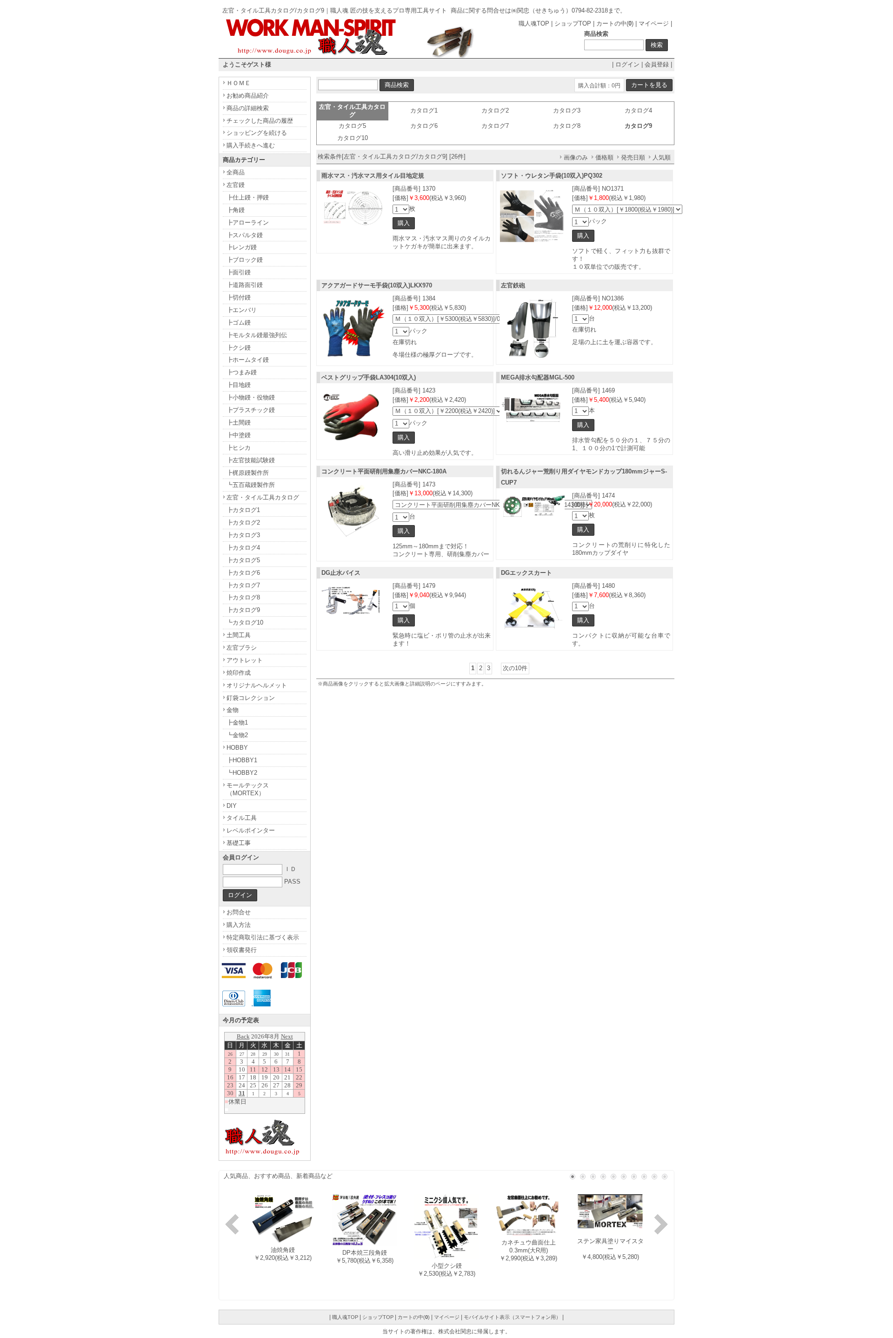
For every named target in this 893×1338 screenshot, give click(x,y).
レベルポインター (251, 830)
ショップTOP (572, 23)
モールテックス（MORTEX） (248, 789)
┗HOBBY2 (242, 772)
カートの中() (614, 23)
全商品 (236, 172)
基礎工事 (239, 842)
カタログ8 (566, 125)
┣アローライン (248, 222)
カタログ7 (495, 125)
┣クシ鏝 (239, 347)
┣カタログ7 (243, 585)
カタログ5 (352, 125)
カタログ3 (566, 110)
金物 (233, 709)
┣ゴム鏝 (239, 322)
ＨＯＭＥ (239, 83)
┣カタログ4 (243, 547)
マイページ (654, 23)
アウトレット (245, 660)
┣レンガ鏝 (242, 247)
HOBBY (237, 747)
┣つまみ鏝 (242, 372)
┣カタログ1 (243, 509)
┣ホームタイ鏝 (248, 359)
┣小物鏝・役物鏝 (251, 397)
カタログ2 (495, 110)
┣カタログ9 (243, 609)
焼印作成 (239, 672)
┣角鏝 (236, 209)
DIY (232, 805)
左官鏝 (236, 184)
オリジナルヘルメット (257, 685)
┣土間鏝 (239, 422)
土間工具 (239, 635)
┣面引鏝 (239, 272)
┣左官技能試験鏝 (251, 460)
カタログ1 (424, 110)
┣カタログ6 (243, 572)
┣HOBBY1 (242, 760)
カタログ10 (352, 137)
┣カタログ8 (243, 597)
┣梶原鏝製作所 (248, 472)
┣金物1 (237, 722)
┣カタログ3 (243, 535)
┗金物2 (237, 735)
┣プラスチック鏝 (251, 409)
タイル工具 (242, 817)
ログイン (627, 64)
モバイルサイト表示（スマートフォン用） (512, 1317)
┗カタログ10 (245, 622)
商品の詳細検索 (248, 108)
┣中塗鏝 (239, 435)
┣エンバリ (242, 309)
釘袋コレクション (251, 697)
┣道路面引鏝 (245, 284)
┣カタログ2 (243, 522)
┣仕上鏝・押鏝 (248, 197)
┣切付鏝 (239, 297)
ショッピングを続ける (257, 132)
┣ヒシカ (239, 447)
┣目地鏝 (239, 384)
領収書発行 (242, 949)
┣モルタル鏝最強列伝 (257, 335)
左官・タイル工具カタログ (263, 497)
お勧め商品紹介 (248, 95)
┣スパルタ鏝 (245, 235)
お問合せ (239, 912)
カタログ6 (424, 125)
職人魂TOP (534, 23)
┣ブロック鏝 (245, 259)
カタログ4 (638, 110)
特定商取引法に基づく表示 (263, 937)
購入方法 (239, 924)
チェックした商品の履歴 (260, 120)
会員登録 (657, 64)
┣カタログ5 (243, 560)
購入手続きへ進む (251, 145)
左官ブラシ (242, 647)
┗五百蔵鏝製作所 (251, 484)
